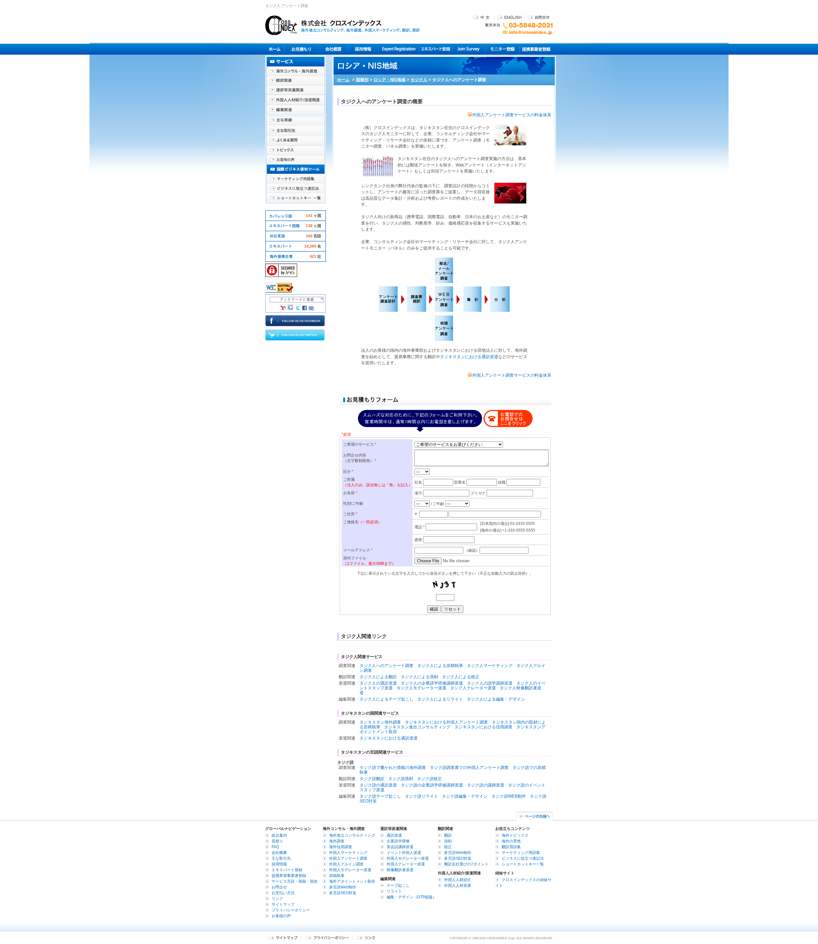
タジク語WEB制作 (508, 796)
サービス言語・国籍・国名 (295, 881)
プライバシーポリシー (291, 910)
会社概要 (333, 49)
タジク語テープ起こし (380, 796)
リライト (394, 891)
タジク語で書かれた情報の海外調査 (392, 767)
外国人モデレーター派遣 (350, 870)
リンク (277, 898)
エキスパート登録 (435, 49)
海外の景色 (511, 841)
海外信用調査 (340, 847)
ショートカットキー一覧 (295, 198)
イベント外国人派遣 (404, 852)
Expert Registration (399, 49)
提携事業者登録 (536, 49)
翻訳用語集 (511, 847)
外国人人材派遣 (457, 885)
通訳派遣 (394, 835)
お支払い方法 (283, 893)
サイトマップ (283, 904)
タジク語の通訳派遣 (378, 785)
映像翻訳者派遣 (400, 870)
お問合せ (539, 17)
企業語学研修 (398, 841)
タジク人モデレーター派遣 (421, 688)
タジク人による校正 (460, 676)
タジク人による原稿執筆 (440, 665)
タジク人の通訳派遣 (378, 683)
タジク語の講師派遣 (485, 785)
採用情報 (363, 49)
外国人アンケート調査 (348, 858)
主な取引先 (295, 131)
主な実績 (295, 121)
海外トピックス (295, 150)
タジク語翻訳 (371, 778)
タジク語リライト (421, 796)
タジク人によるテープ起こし (386, 699)
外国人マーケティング (348, 852)
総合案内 (279, 835)
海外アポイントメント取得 (352, 881)
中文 (482, 17)
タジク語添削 (400, 778)
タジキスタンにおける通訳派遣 (469, 356)
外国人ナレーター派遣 (406, 864)
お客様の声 (295, 160)
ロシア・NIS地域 (389, 79)
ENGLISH (509, 17)
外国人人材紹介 (457, 880)
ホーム (343, 79)
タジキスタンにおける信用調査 (483, 727)
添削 (448, 841)
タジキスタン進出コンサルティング (417, 727)
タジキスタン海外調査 (380, 722)
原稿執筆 (336, 875)
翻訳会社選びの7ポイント (466, 864)
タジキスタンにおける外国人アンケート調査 (446, 722)
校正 (448, 847)
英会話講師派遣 (400, 847)
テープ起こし (398, 885)
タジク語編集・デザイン (465, 796)
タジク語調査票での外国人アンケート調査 (469, 767)
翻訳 (448, 835)
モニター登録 (502, 49)
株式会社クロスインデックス (342, 25)
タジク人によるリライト (440, 699)
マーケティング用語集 (295, 179)
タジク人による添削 (419, 676)
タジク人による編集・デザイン (496, 699)
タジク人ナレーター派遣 (473, 688)
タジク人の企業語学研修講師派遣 (432, 683)
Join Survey (469, 49)
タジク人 (419, 79)
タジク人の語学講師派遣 (490, 683)
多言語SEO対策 (342, 893)
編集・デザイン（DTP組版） (411, 897)
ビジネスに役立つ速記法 (295, 188)
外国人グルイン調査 (346, 864)
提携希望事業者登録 (289, 875)
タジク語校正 (429, 778)
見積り (301, 49)
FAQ (275, 847)
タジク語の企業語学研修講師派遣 (432, 785)
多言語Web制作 (342, 887)
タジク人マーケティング (490, 665)
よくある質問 (295, 140)
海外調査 (336, 841)
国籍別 (362, 79)
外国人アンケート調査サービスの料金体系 (511, 114)
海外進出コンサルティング (352, 835)
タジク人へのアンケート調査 (386, 665)
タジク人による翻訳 (378, 676)
